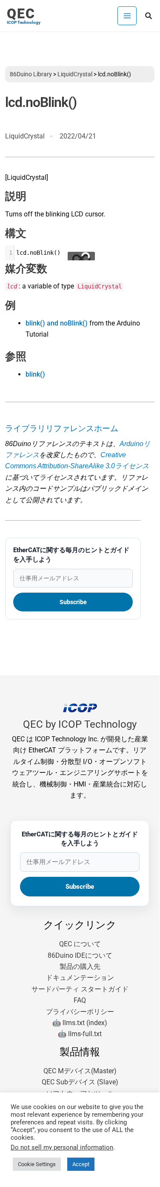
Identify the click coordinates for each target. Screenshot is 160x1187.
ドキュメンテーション (80, 978)
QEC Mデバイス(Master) (80, 1071)
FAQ (80, 1000)
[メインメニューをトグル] (126, 15)
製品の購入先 (80, 966)
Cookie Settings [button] (37, 1164)
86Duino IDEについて (80, 955)
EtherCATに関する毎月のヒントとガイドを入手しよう (71, 554)
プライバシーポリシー (80, 1012)
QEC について (80, 944)
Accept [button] (80, 1164)
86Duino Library (31, 74)
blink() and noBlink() (57, 323)
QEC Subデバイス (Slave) (80, 1082)
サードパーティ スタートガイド (80, 989)
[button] (149, 16)
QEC (21, 14)
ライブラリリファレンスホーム (61, 428)
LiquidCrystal (74, 74)
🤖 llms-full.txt (80, 1034)
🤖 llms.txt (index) (79, 1023)
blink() (35, 374)
